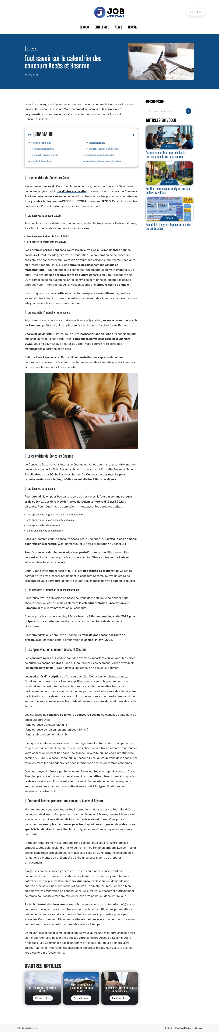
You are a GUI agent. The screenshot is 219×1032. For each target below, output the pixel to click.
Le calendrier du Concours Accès (41, 142)
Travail (169, 218)
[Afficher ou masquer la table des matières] (94, 135)
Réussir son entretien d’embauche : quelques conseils (81, 988)
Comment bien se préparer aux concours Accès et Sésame (103, 161)
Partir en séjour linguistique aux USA (42, 989)
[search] (191, 12)
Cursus (31, 48)
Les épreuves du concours (97, 142)
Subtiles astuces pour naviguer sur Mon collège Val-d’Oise (168, 191)
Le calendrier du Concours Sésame (41, 161)
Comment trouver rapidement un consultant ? (119, 989)
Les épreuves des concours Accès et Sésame (100, 155)
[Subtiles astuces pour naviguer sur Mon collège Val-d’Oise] (169, 173)
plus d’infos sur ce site (71, 191)
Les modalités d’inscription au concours (46, 155)
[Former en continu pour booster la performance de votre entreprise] (169, 137)
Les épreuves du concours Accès (44, 149)
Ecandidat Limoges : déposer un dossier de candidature (168, 226)
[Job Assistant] (109, 12)
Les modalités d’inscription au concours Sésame (104, 149)
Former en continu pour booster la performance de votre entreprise (165, 155)
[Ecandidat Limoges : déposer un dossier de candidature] (169, 209)
